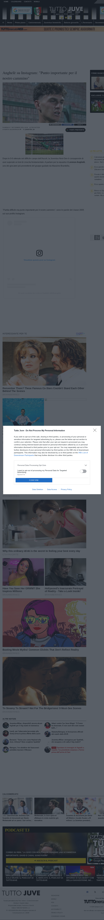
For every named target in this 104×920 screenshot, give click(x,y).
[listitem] (52, 465)
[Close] (95, 431)
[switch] (83, 471)
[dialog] (52, 460)
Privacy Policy (66, 489)
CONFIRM (34, 480)
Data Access (52, 489)
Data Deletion (37, 489)
